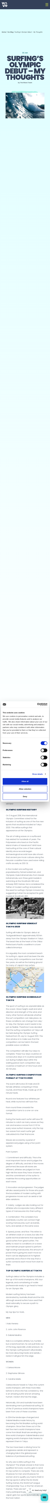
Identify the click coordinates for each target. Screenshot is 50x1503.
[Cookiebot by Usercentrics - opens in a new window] (37, 704)
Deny (25, 796)
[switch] (44, 750)
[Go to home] (4, 4)
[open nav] (46, 4)
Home (4, 32)
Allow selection (25, 789)
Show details (37, 774)
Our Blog (10, 32)
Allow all (25, 781)
